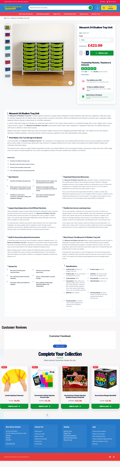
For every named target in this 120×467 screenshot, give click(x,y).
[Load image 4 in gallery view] (7, 48)
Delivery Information (41, 439)
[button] (109, 7)
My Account (112, 1)
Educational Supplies (70, 435)
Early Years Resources (70, 438)
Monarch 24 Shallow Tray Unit (20, 18)
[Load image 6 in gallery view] (7, 62)
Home (8, 18)
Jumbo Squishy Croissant (14, 395)
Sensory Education (12, 457)
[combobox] (60, 7)
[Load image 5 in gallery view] (7, 55)
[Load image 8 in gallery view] (7, 77)
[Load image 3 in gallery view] (7, 41)
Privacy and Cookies (99, 434)
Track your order (40, 434)
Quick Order (38, 444)
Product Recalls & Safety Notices (102, 439)
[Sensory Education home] (14, 8)
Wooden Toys (68, 440)
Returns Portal (39, 436)
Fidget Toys (67, 433)
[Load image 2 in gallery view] (7, 34)
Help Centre (38, 431)
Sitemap (95, 444)
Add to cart (12, 406)
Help (103, 1)
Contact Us (38, 441)
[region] (60, 387)
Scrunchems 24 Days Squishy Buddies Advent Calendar (75, 396)
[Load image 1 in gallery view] (7, 27)
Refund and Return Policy (100, 441)
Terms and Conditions (99, 431)
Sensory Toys (68, 431)
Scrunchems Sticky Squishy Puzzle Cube (45, 396)
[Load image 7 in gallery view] (7, 70)
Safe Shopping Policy (99, 436)
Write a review (60, 346)
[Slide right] (70, 83)
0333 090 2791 (10, 444)
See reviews (85, 75)
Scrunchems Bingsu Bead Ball (105, 395)
